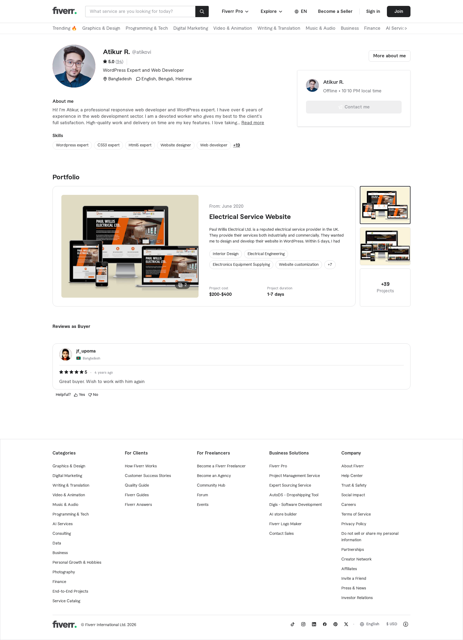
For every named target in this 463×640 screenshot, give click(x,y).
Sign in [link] (373, 11)
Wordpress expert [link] (72, 145)
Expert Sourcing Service (290, 485)
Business (350, 28)
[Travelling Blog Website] (385, 246)
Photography (64, 572)
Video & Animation (232, 28)
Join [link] (398, 11)
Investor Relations (357, 598)
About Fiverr (352, 466)
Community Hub (211, 485)
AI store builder (283, 514)
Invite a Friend (353, 579)
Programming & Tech (147, 28)
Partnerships (352, 550)
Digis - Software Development (295, 505)
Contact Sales (281, 534)
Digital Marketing (190, 28)
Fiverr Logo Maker (285, 524)
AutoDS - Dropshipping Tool (293, 495)
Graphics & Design (101, 28)
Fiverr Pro (278, 466)
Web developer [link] (213, 145)
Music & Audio (320, 28)
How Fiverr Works (141, 466)
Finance (372, 28)
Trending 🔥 (65, 28)
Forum (202, 495)
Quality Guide (137, 485)
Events (202, 505)
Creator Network (356, 559)
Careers (348, 505)
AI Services (63, 524)
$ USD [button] (391, 624)
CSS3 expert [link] (109, 145)
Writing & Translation (278, 28)
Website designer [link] (175, 145)
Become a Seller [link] (335, 11)
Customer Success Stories (148, 476)
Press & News (353, 588)
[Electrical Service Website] (385, 205)
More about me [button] (389, 56)
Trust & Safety (354, 485)
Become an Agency (214, 476)
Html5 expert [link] (140, 145)
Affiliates (349, 569)
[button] (235, 11)
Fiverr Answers (138, 505)
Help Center (352, 476)
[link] (292, 624)
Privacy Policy (353, 524)
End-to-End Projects (70, 591)
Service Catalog (66, 601)
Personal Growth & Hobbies (77, 563)
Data (57, 543)
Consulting (62, 534)
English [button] (372, 624)
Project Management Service (294, 476)
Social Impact (353, 495)
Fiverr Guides (137, 495)
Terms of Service (356, 514)
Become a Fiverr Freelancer (221, 466)
